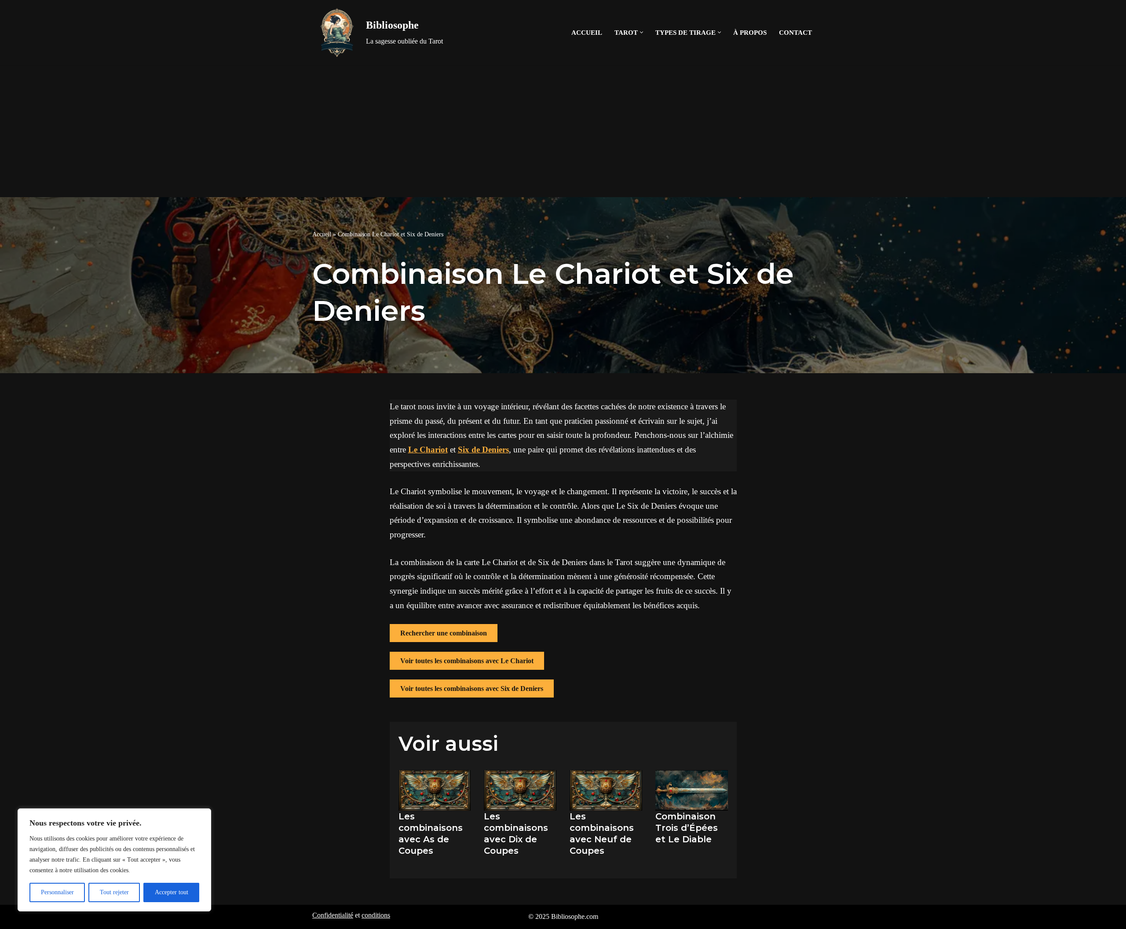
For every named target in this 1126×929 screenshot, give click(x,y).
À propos (750, 32)
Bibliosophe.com (574, 916)
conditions (376, 915)
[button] (641, 32)
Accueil (586, 32)
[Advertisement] (563, 131)
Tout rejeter (114, 892)
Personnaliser (57, 892)
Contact (795, 32)
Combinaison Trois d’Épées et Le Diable (686, 828)
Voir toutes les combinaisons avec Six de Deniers (471, 688)
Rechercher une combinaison (443, 633)
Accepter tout (171, 892)
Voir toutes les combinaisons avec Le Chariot (467, 661)
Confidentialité (332, 915)
